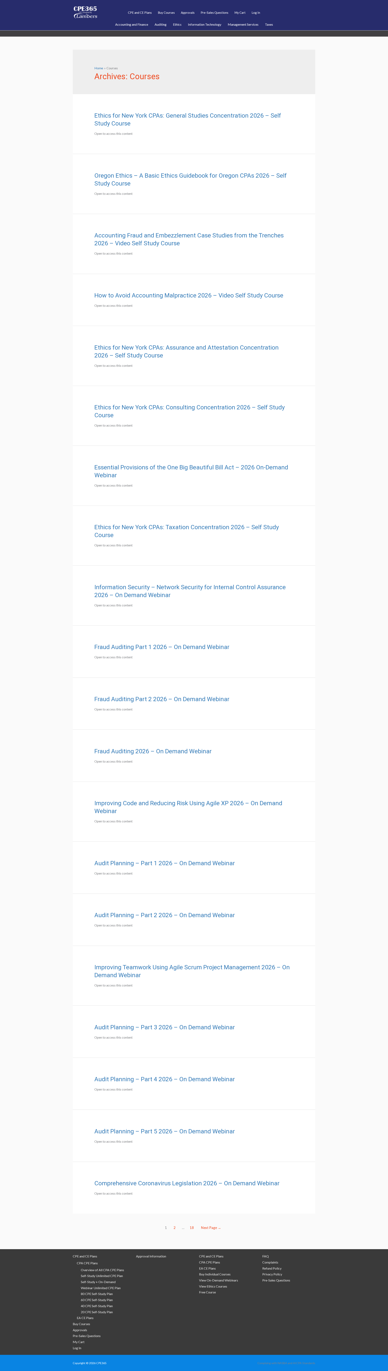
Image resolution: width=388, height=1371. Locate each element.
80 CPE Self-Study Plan (97, 1294)
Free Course (207, 1292)
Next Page (211, 1228)
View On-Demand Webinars (218, 1280)
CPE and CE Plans (85, 1256)
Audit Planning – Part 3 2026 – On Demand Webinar (164, 1027)
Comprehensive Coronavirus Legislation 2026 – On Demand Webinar (186, 1183)
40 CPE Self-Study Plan (97, 1306)
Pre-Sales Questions (87, 1336)
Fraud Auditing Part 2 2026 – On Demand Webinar (161, 699)
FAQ (265, 1256)
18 (192, 1228)
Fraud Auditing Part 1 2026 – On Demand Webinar (161, 646)
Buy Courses (81, 1324)
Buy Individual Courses (215, 1274)
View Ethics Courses (213, 1286)
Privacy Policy (272, 1274)
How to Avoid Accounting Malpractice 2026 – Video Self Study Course (188, 295)
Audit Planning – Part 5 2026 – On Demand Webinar (164, 1131)
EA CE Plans (85, 1318)
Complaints (270, 1262)
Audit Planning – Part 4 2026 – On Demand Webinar (164, 1079)
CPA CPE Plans (87, 1263)
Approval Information (151, 1256)
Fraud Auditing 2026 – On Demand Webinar (153, 751)
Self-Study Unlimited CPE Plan (102, 1276)
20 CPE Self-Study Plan (97, 1312)
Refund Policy (272, 1268)
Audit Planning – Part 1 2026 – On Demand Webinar (164, 863)
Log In (77, 1348)
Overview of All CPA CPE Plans (102, 1270)
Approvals (80, 1330)
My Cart (78, 1342)
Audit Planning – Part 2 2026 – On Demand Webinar (164, 915)
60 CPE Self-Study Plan (97, 1300)
